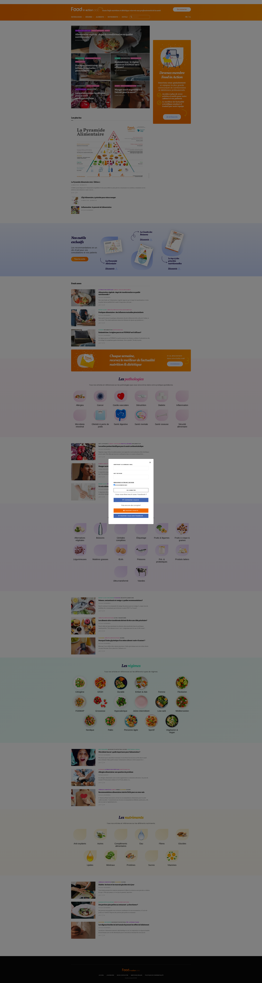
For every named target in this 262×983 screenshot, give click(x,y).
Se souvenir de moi (121, 485)
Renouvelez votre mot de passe (124, 482)
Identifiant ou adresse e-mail (123, 464)
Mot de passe (118, 473)
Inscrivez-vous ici (131, 510)
